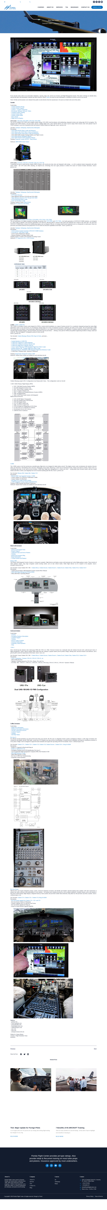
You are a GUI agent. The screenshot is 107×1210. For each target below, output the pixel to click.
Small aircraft (30, 127)
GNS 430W (25, 120)
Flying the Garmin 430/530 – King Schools (26, 139)
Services (59, 7)
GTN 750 (41, 162)
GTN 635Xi (29, 219)
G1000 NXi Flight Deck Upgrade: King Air (22, 345)
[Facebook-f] (94, 2)
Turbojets (17, 127)
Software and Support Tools (18, 549)
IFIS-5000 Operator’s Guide (18, 753)
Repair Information (16, 557)
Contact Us (85, 7)
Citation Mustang (22, 336)
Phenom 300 (30, 336)
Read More (14, 1136)
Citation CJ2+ (28, 744)
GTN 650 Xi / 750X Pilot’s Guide (19, 232)
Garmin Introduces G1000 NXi (19, 341)
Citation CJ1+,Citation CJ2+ (25, 897)
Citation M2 (27, 473)
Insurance (74, 7)
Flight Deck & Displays (17, 118)
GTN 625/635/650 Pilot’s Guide (19, 199)
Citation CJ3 (36, 744)
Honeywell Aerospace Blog (18, 555)
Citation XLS (75, 567)
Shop (12, 645)
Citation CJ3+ (34, 473)
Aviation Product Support (17, 108)
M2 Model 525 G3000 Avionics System (21, 480)
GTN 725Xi (42, 219)
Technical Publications (16, 642)
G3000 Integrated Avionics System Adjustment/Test (24, 481)
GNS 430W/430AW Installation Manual (21, 136)
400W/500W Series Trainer (22, 141)
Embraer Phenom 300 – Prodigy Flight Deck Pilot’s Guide (25, 348)
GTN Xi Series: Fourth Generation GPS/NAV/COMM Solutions (27, 231)
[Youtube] (102, 2)
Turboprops (23, 127)
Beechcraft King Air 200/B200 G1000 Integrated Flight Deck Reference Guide (31, 349)
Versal (40, 1196)
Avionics (56, 23)
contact (48, 97)
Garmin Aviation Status (17, 115)
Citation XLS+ (83, 567)
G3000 (12, 463)
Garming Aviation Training (18, 112)
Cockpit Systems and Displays (18, 558)
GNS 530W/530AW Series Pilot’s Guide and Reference (25, 133)
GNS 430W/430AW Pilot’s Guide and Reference (23, 130)
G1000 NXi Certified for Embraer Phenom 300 (23, 344)
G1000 (16, 324)
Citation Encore (43, 567)
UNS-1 (12, 647)
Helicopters (37, 127)
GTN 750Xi (49, 219)
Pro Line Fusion (14, 889)
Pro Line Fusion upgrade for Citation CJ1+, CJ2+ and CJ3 (25, 900)
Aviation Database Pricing (17, 106)
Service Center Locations (17, 640)
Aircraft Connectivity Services (18, 730)
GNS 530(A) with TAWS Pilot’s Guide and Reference (24, 132)
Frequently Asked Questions (18, 643)
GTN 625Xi (22, 219)
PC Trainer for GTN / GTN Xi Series (25, 238)
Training (13, 554)
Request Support (15, 551)
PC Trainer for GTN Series (22, 203)
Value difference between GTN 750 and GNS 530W (24, 198)
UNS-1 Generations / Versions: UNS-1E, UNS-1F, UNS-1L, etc (27, 658)
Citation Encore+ (52, 567)
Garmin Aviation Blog (16, 114)
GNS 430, (19, 120)
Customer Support (15, 637)
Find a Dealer (14, 116)
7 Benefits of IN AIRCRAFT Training (70, 1128)
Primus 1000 (13, 561)
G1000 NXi (22, 324)
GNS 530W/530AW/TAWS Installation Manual (23, 137)
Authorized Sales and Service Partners (20, 552)
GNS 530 (31, 120)
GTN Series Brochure (16, 195)
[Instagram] (96, 2)
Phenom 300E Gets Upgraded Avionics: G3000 (23, 476)
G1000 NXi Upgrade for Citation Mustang (22, 342)
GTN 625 (19, 162)
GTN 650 (30, 162)
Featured (62, 23)
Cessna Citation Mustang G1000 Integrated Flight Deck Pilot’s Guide (28, 347)
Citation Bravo (35, 567)
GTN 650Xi (35, 219)
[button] (21, 1054)
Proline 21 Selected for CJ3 (18, 748)
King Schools (27, 202)
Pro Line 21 (13, 737)
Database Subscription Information (20, 729)
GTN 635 (25, 162)
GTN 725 (36, 162)
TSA (66, 7)
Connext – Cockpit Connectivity (19, 109)
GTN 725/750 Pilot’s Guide (18, 200)
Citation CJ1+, (21, 744)
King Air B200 (67, 744)
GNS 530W (37, 120)
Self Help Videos (15, 734)
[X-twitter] (99, 2)
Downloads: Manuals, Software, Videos (21, 111)
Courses (41, 7)
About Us (50, 7)
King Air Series (37, 336)
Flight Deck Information (17, 727)
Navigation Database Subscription (19, 636)
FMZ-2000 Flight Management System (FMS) (22, 572)
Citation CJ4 (42, 744)
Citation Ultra (68, 567)
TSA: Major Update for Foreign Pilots (25, 1128)
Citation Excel (60, 567)
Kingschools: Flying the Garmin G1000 (25, 353)
